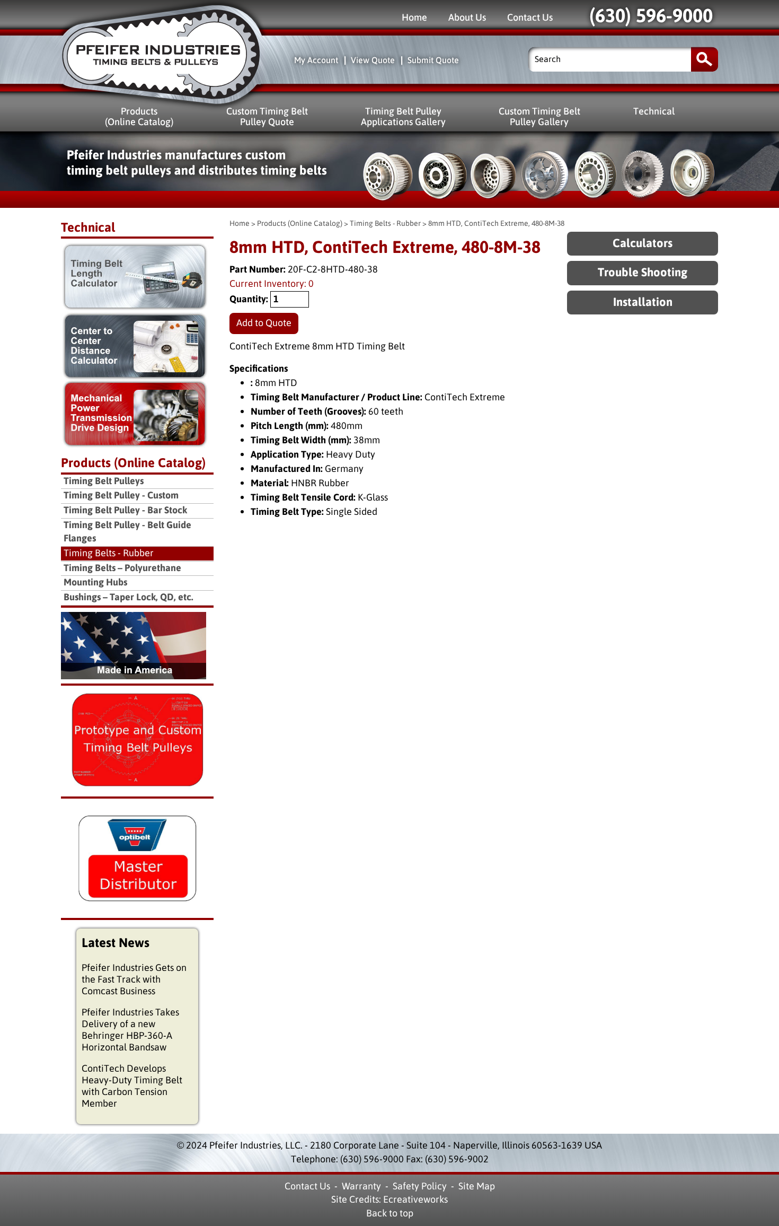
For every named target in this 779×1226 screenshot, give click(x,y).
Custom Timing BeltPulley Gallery (539, 116)
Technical (654, 111)
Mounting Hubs (95, 582)
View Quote (373, 60)
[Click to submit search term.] (704, 59)
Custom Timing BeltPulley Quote (267, 116)
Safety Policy (420, 1186)
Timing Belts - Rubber (385, 223)
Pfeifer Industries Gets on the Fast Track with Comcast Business (134, 979)
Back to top (389, 1213)
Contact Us (530, 17)
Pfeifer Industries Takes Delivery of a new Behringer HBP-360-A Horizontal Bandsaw (130, 1029)
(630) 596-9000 (651, 16)
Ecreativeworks (415, 1199)
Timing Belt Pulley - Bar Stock (125, 510)
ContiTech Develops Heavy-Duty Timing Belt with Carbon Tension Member (132, 1086)
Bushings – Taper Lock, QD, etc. (128, 597)
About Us (467, 17)
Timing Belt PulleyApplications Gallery (403, 116)
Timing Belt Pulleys (104, 481)
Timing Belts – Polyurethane (122, 568)
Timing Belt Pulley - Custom (121, 495)
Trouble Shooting (642, 273)
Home (414, 17)
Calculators (642, 243)
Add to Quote (263, 323)
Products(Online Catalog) (139, 116)
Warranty (361, 1186)
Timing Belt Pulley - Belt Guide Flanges (127, 532)
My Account (316, 60)
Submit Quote (433, 60)
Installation (642, 302)
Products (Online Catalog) (299, 223)
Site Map (476, 1186)
